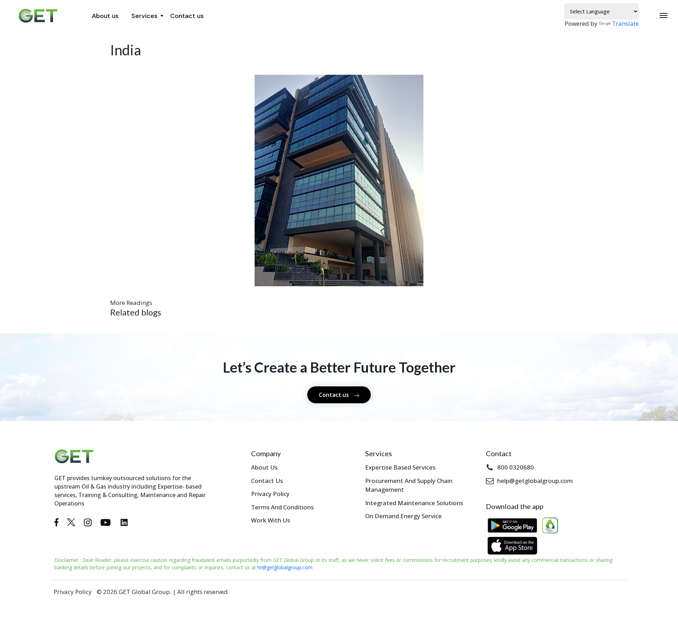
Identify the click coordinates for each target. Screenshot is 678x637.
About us (105, 16)
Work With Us (270, 520)
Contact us (187, 16)
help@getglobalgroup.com (535, 481)
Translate (625, 23)
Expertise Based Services (400, 467)
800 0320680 (515, 467)
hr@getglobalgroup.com (285, 567)
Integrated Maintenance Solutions (414, 503)
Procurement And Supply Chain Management (408, 485)
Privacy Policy (270, 494)
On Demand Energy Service (403, 516)
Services (144, 16)
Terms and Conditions (282, 507)
